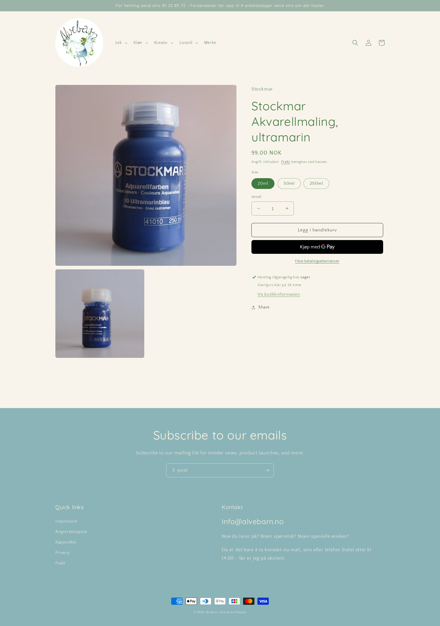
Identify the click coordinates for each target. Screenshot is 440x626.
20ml (263, 183)
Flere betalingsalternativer (317, 261)
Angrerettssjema (71, 531)
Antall (256, 196)
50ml (289, 183)
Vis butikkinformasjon (278, 294)
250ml (316, 183)
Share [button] (264, 307)
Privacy (62, 552)
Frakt (285, 162)
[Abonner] (267, 470)
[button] (121, 42)
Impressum (66, 521)
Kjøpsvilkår (66, 542)
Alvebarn (212, 612)
